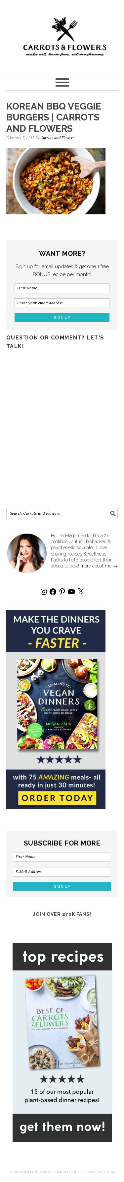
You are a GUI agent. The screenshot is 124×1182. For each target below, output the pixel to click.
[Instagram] (44, 592)
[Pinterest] (62, 592)
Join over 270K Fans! (62, 914)
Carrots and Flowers (62, 34)
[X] (81, 592)
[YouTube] (71, 592)
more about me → (98, 565)
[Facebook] (53, 592)
